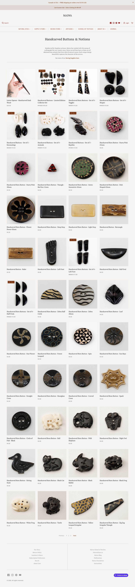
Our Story (37, 550)
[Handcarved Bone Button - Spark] (114, 378)
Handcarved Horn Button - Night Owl (113, 438)
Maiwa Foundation (98, 561)
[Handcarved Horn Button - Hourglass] (52, 378)
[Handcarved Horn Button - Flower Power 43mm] (21, 210)
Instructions (98, 563)
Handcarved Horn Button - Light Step (82, 227)
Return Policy (37, 552)
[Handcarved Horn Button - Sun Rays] (114, 336)
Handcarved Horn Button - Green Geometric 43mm (81, 186)
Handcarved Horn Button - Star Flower (21, 354)
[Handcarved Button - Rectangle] (114, 210)
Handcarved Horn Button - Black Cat (51, 480)
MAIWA (67, 15)
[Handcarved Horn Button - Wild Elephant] (83, 421)
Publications (98, 558)
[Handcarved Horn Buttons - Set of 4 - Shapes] (114, 83)
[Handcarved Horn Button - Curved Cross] (83, 378)
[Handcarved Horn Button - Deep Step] (52, 210)
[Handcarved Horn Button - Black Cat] (52, 463)
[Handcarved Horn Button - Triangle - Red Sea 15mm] (52, 167)
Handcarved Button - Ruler (16, 269)
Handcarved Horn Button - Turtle (50, 523)
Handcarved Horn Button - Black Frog (113, 480)
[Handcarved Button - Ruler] (21, 252)
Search (6, 23)
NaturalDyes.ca (98, 552)
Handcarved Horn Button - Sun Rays (113, 354)
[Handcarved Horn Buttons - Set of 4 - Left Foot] (83, 252)
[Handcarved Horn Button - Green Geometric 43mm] (83, 167)
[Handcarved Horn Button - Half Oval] (114, 252)
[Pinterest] (116, 23)
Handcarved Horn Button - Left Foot (51, 269)
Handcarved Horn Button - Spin (80, 354)
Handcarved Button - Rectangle (111, 227)
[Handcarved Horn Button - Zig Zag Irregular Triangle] (114, 505)
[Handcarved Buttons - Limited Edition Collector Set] (52, 83)
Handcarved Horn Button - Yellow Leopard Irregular (81, 524)
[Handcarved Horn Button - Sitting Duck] (21, 463)
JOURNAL (113, 29)
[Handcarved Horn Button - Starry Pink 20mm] (21, 167)
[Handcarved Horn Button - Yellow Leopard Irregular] (83, 505)
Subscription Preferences (37, 558)
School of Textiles (85, 29)
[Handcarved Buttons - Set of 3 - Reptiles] (83, 125)
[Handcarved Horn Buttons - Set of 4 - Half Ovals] (21, 294)
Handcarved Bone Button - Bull (49, 438)
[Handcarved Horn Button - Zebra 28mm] (83, 294)
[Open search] (3, 23)
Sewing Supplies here (72, 58)
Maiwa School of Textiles (98, 550)
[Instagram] (113, 23)
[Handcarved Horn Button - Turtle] (52, 505)
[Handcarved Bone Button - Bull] (52, 421)
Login (127, 23)
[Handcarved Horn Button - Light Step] (83, 210)
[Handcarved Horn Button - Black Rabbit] (83, 463)
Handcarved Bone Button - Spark (112, 396)
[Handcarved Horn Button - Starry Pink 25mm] (114, 125)
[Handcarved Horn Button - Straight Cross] (21, 378)
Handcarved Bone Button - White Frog (21, 523)
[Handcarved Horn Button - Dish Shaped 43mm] (114, 167)
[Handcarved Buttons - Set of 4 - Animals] (52, 125)
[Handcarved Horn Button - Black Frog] (114, 463)
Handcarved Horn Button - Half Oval (113, 269)
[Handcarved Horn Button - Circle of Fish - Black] (21, 421)
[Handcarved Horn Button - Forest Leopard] (52, 336)
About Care (37, 563)
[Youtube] (119, 23)
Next (74, 535)
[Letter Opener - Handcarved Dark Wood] (21, 83)
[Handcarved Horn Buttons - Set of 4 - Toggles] (83, 83)
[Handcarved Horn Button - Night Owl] (114, 421)
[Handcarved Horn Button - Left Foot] (52, 252)
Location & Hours (37, 555)
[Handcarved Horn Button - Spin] (83, 336)
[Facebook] (111, 23)
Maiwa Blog (98, 555)
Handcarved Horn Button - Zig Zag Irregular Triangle (112, 524)
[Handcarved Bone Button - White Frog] (21, 505)
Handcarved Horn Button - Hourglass (51, 396)
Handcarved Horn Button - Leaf (111, 311)
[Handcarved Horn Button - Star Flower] (21, 336)
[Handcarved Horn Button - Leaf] (114, 294)
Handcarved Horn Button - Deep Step (51, 227)
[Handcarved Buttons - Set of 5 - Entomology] (21, 125)
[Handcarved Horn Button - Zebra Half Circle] (52, 294)
